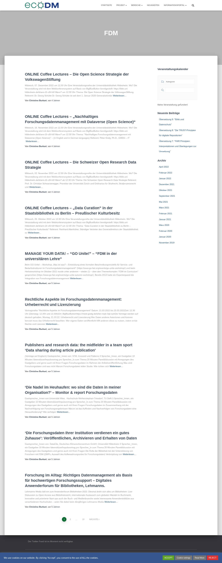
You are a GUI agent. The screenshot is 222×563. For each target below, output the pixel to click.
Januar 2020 (165, 237)
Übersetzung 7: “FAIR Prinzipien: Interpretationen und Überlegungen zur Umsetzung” (177, 146)
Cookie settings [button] (183, 558)
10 (83, 519)
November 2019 (166, 242)
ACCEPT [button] (168, 558)
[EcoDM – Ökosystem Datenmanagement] (42, 5)
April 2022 (164, 167)
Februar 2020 (165, 231)
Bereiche (136, 5)
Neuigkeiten (153, 5)
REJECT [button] (212, 558)
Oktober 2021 (165, 190)
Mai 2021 (163, 202)
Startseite (106, 5)
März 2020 (164, 225)
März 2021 (164, 207)
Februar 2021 (165, 213)
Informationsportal (174, 5)
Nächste (93, 519)
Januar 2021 (165, 219)
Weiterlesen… (119, 95)
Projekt (120, 5)
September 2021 (167, 196)
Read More (199, 558)
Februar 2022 (165, 172)
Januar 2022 (165, 178)
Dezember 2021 (166, 184)
